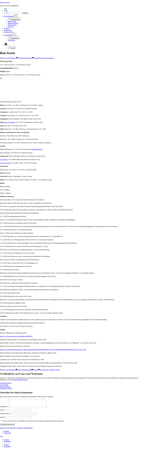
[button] (6, 11)
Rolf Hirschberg (37, 149)
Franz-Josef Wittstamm (9, 58)
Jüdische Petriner (13, 23)
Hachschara (11, 40)
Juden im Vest (12, 25)
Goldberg (52, 370)
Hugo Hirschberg (9, 122)
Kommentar (4, 406)
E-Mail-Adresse (5, 413)
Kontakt (6, 431)
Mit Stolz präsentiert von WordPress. (21, 428)
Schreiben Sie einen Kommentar (44, 58)
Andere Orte (8, 30)
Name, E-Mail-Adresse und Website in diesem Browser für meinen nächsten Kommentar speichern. (33, 421)
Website (2, 417)
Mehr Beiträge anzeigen (20, 380)
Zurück (13, 48)
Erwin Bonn (4, 159)
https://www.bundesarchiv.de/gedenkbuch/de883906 (16, 336)
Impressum (7, 433)
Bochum (6, 28)
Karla (58, 370)
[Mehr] (6, 44)
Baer (41, 370)
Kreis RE (11, 27)
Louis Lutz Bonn (5, 163)
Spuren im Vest (4, 2)
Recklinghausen (9, 16)
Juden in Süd (12, 21)
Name (2, 410)
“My (1, 436)
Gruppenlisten (8, 35)
